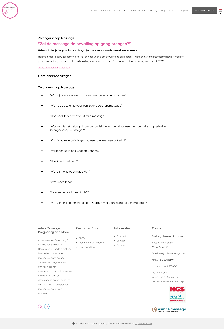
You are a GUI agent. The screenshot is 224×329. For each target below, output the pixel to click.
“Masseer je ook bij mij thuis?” (69, 192)
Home (93, 10)
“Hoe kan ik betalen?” (64, 161)
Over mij (153, 10)
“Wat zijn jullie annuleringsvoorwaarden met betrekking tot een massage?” (99, 202)
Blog (163, 10)
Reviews (121, 245)
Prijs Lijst (119, 10)
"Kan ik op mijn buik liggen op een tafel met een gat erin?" (88, 140)
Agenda (185, 10)
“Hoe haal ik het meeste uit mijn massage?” (78, 116)
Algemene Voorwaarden (92, 242)
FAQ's (82, 238)
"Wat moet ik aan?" (62, 182)
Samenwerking (87, 247)
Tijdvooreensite (143, 323)
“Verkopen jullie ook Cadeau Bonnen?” (75, 151)
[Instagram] (40, 306)
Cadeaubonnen (137, 10)
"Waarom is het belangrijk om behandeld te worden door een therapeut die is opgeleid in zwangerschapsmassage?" (108, 128)
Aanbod (105, 10)
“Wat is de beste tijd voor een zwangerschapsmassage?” (87, 105)
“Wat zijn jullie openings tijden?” (71, 171)
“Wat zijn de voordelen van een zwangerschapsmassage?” (88, 95)
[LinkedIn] (47, 306)
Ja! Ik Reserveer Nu (204, 10)
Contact (173, 10)
